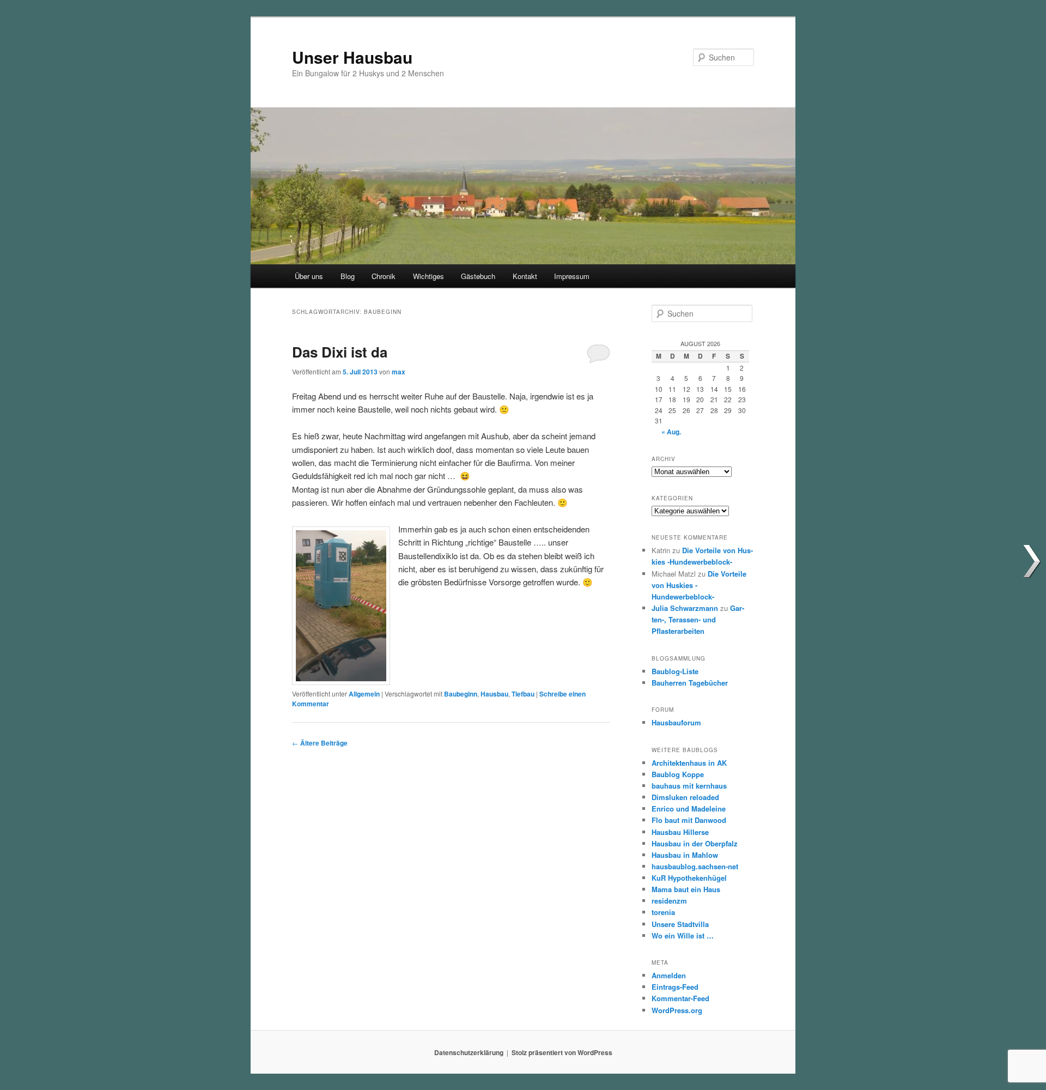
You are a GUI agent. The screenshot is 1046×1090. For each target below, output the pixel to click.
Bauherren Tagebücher (690, 682)
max (398, 372)
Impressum (571, 276)
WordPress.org (677, 1010)
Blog (347, 276)
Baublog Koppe (678, 774)
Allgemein (364, 694)
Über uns (309, 276)
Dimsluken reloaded (685, 797)
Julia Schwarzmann (685, 608)
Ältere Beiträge (320, 743)
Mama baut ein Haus (686, 889)
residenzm (669, 900)
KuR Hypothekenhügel (689, 878)
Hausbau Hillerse (680, 832)
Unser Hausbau (352, 57)
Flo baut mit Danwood (689, 820)
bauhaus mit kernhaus (689, 785)
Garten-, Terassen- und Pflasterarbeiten (698, 619)
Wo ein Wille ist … (683, 935)
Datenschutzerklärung (468, 1052)
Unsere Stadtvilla (680, 924)
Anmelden (669, 975)
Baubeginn (460, 694)
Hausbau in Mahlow (685, 855)
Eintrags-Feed (675, 987)
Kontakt (525, 276)
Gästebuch (478, 276)
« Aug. (671, 432)
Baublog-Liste (675, 671)
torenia (663, 912)
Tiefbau (523, 694)
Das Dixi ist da (339, 352)
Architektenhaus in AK (689, 763)
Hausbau (494, 694)
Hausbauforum (676, 722)
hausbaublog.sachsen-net (695, 866)
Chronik (384, 276)
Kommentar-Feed (680, 998)
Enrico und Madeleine (689, 808)
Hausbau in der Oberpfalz (695, 843)
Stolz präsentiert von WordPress (562, 1052)
